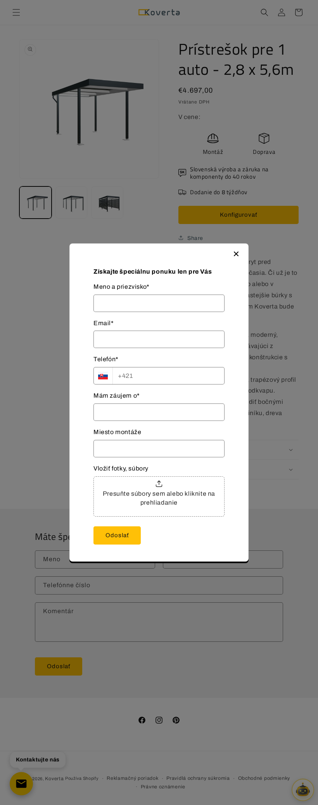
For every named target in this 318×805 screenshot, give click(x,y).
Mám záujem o (116, 395)
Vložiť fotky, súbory (121, 468)
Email (103, 323)
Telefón (106, 359)
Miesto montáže (117, 432)
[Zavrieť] (236, 254)
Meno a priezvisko (121, 286)
